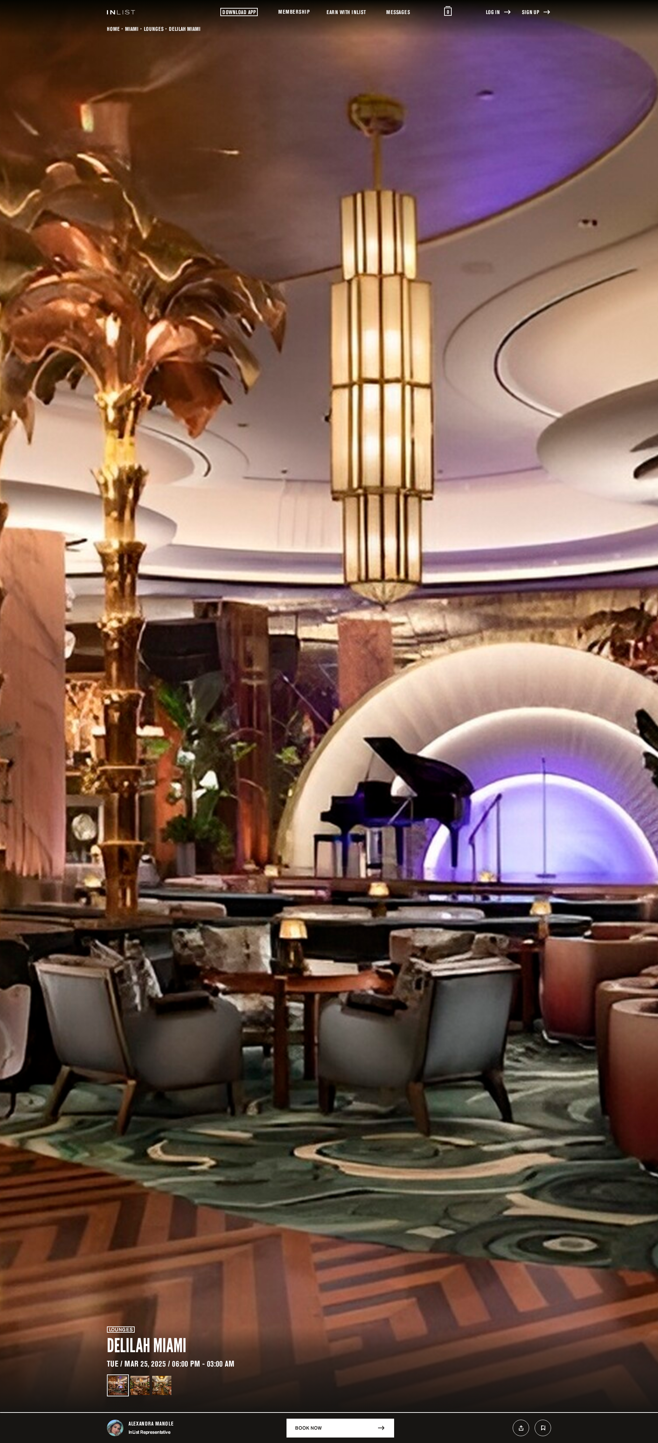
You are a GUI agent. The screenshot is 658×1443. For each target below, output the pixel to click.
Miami (131, 29)
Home (113, 29)
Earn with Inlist (346, 12)
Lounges (153, 29)
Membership (293, 11)
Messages (398, 12)
